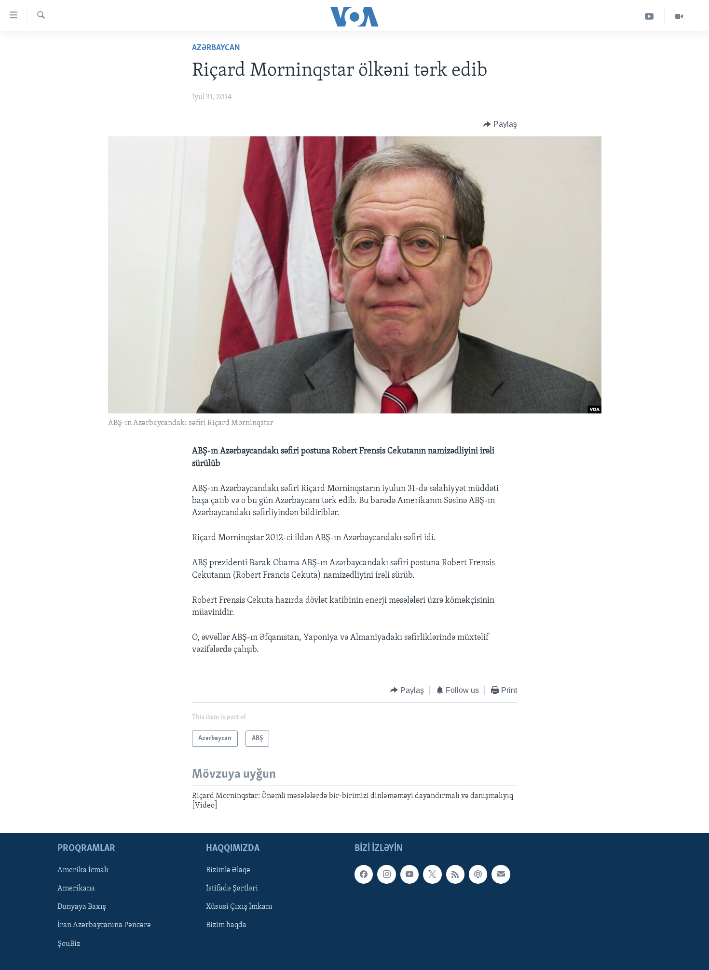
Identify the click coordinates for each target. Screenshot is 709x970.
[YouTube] (649, 16)
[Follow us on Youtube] (409, 874)
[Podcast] (478, 874)
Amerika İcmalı (83, 870)
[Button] (500, 124)
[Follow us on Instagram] (386, 874)
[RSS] (455, 874)
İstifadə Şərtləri (232, 888)
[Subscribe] (500, 874)
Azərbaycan (216, 48)
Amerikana (76, 888)
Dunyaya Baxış (81, 907)
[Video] (679, 16)
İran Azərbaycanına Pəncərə (104, 925)
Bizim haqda (226, 925)
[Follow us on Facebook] (363, 874)
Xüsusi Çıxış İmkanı (239, 907)
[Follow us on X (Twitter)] (432, 874)
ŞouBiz (68, 943)
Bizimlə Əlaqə (228, 870)
